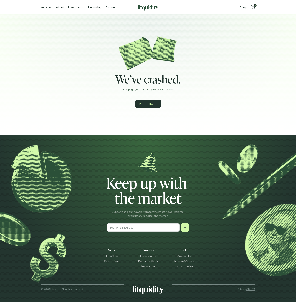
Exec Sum (112, 256)
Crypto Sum (111, 261)
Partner (110, 7)
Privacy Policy (184, 266)
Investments (76, 7)
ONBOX (250, 289)
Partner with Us (148, 261)
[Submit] (185, 227)
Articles (46, 7)
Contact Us (184, 256)
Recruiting (94, 7)
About (60, 7)
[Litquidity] (148, 7)
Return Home (148, 104)
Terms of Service (184, 261)
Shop (243, 7)
